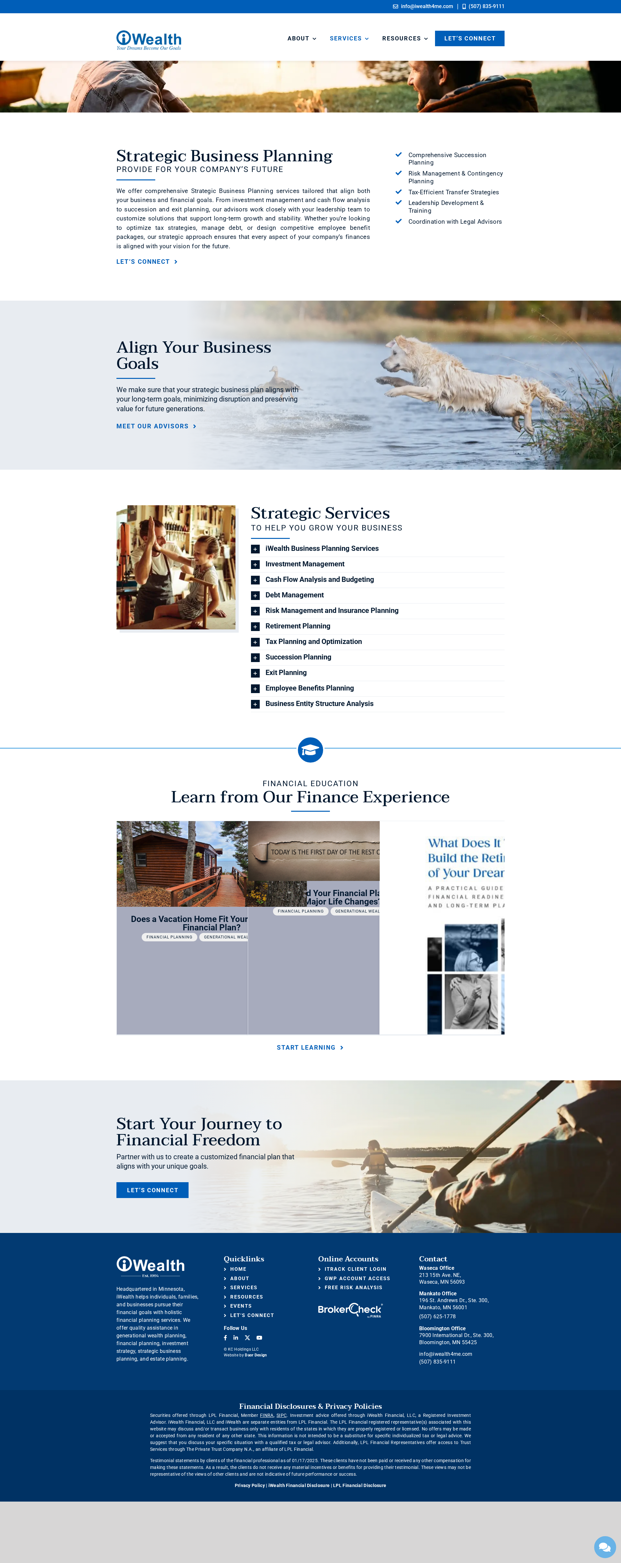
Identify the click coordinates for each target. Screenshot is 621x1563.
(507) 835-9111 (437, 1362)
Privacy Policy (250, 1485)
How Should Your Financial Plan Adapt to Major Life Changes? (343, 897)
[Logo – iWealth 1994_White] (150, 1258)
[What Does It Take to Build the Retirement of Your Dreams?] (475, 944)
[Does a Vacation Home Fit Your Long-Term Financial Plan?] (212, 864)
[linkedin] (236, 1337)
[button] (378, 549)
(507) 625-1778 (437, 1316)
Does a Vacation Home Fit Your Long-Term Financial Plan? (211, 923)
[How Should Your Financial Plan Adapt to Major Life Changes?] (343, 851)
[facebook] (225, 1337)
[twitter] (247, 1337)
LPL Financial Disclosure (359, 1485)
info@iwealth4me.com (446, 1354)
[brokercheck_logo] (350, 1306)
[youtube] (259, 1337)
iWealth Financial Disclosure (299, 1485)
